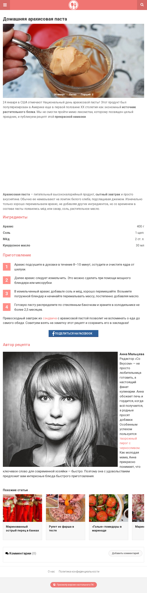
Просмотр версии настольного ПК (75, 584)
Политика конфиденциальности (79, 571)
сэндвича (50, 318)
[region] (73, 155)
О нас (51, 571)
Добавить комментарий (125, 553)
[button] (5, 5)
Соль (6, 233)
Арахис (8, 226)
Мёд (6, 239)
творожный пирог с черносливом (130, 443)
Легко (72, 94)
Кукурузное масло (16, 245)
